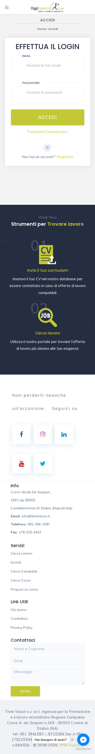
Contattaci (19, 618)
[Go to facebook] (83, 740)
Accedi (53, 29)
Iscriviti (16, 562)
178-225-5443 (30, 532)
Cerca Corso (21, 580)
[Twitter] (42, 463)
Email (26, 56)
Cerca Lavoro (21, 553)
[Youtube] (21, 463)
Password (31, 83)
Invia (25, 691)
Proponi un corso (24, 589)
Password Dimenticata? (47, 131)
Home (42, 29)
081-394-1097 (39, 524)
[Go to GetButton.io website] (83, 749)
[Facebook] (21, 434)
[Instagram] (42, 434)
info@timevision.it (36, 516)
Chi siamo (19, 610)
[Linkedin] (64, 434)
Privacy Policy (21, 627)
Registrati (65, 156)
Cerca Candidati (24, 571)
